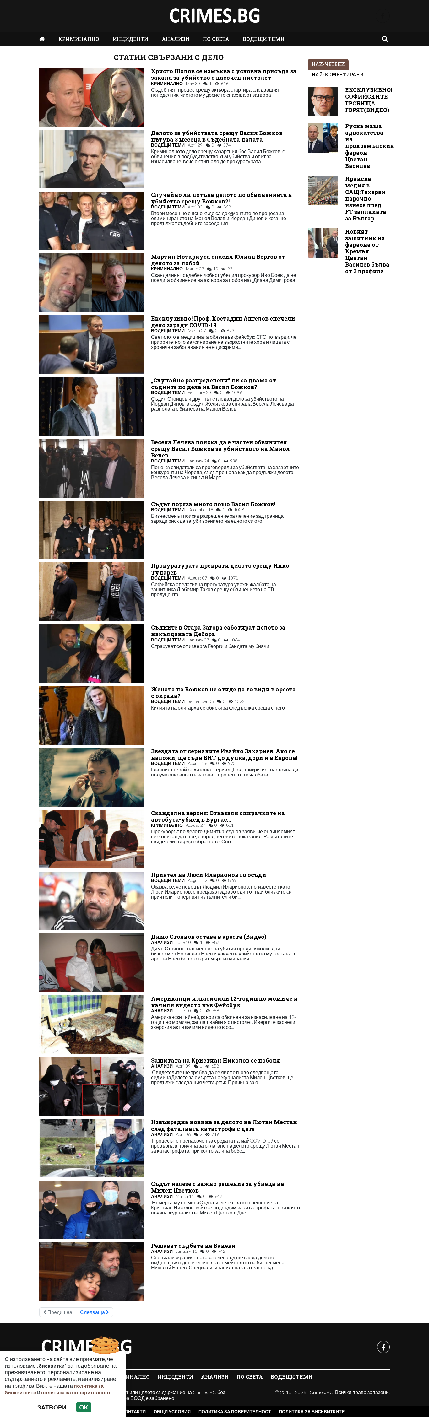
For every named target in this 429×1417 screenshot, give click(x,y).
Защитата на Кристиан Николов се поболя (215, 1060)
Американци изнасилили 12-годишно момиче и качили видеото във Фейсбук (224, 1002)
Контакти (134, 1411)
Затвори (52, 1407)
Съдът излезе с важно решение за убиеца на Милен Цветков (217, 1187)
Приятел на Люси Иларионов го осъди (208, 875)
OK (83, 1407)
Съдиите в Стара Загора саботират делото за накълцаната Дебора (218, 631)
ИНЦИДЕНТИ (130, 38)
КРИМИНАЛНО (78, 38)
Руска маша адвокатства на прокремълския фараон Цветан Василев (369, 146)
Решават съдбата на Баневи (193, 1245)
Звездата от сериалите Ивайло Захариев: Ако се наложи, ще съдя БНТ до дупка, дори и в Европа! (224, 754)
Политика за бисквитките (312, 1411)
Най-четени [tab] (328, 64)
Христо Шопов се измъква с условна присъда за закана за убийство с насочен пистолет (223, 74)
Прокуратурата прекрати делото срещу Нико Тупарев (220, 569)
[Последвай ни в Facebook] (383, 16)
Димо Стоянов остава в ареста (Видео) (208, 936)
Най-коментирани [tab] (338, 75)
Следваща (93, 1312)
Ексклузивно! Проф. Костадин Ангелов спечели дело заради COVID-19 (223, 322)
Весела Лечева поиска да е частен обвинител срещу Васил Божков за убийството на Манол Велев (220, 449)
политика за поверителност (76, 1392)
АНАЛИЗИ (175, 38)
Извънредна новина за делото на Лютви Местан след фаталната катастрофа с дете (224, 1125)
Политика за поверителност (234, 1411)
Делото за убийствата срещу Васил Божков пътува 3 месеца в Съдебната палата (216, 136)
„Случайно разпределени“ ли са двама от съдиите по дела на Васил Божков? (213, 384)
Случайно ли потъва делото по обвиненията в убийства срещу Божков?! (221, 198)
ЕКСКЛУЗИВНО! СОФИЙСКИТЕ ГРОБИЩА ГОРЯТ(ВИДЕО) (368, 99)
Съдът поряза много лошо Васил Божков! (213, 504)
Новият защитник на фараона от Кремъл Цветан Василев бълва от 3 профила (367, 251)
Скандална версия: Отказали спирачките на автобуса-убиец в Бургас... (218, 816)
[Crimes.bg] (86, 1347)
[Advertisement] (349, 375)
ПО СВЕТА (216, 38)
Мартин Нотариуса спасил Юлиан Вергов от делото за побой (218, 260)
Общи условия (172, 1411)
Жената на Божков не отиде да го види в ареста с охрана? (223, 693)
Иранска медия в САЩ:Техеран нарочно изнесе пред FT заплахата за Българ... (365, 198)
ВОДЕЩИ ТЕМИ (264, 38)
